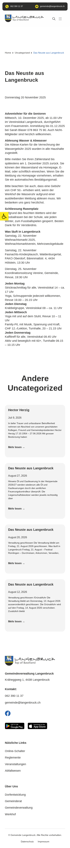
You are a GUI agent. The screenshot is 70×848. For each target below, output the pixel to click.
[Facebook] (8, 713)
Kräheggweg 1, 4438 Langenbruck (27, 679)
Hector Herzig (18, 410)
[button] (4, 216)
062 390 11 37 (14, 695)
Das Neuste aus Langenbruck (30, 468)
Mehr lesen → (16, 447)
